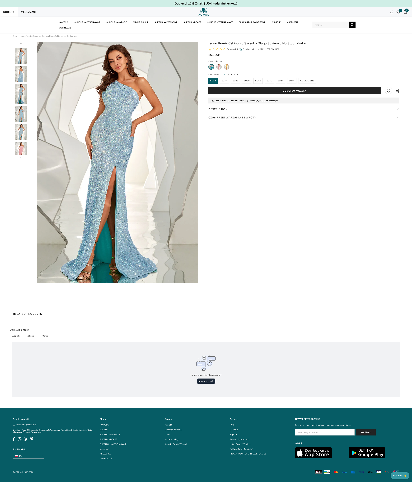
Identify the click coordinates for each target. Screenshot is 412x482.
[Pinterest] (31, 439)
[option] (117, 162)
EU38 (247, 80)
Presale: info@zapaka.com (25, 425)
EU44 (280, 80)
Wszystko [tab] (16, 336)
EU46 (292, 80)
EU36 (235, 80)
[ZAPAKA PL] (203, 12)
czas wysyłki (255, 100)
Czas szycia (220, 100)
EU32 (213, 80)
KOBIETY (8, 12)
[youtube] (25, 439)
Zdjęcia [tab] (31, 336)
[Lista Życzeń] (388, 90)
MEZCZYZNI (28, 12)
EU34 (224, 80)
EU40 (258, 80)
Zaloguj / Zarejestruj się (391, 12)
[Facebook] (14, 439)
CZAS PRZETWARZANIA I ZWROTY (232, 117)
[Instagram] (20, 439)
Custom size (307, 80)
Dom (15, 36)
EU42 (269, 80)
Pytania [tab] (44, 336)
